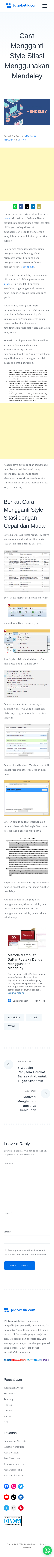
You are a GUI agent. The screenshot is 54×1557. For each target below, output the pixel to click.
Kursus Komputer (14, 1446)
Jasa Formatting (13, 1469)
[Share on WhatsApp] (15, 206)
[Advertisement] (27, 174)
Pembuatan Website (15, 1441)
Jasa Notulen (11, 1452)
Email (8, 1232)
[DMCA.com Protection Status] (13, 1525)
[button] (47, 1550)
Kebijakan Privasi (14, 1387)
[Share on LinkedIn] (33, 206)
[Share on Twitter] (27, 206)
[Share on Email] (39, 206)
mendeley (14, 1017)
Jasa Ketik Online (14, 1475)
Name (8, 1213)
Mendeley (28, 266)
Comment (10, 1163)
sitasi (7, 283)
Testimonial (10, 1393)
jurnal (7, 218)
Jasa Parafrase (12, 1458)
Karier (7, 1416)
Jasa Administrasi (14, 1464)
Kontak (8, 1404)
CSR (6, 1422)
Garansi (8, 1410)
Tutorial (22, 140)
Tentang (8, 1399)
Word (11, 1026)
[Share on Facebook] (21, 206)
